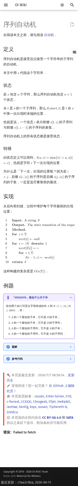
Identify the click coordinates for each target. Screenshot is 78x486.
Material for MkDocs (29, 476)
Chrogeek (40, 402)
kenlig (23, 407)
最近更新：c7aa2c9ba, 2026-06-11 (26, 482)
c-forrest (13, 402)
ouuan (39, 396)
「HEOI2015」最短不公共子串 (30, 297)
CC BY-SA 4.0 (51, 418)
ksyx (33, 407)
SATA (69, 418)
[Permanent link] (18, 49)
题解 (14, 346)
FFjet (52, 402)
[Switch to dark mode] (62, 5)
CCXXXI (26, 402)
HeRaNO (63, 402)
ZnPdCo (12, 412)
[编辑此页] (72, 24)
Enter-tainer (55, 396)
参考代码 (17, 358)
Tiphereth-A (58, 407)
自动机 (49, 35)
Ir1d (68, 396)
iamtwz (12, 407)
